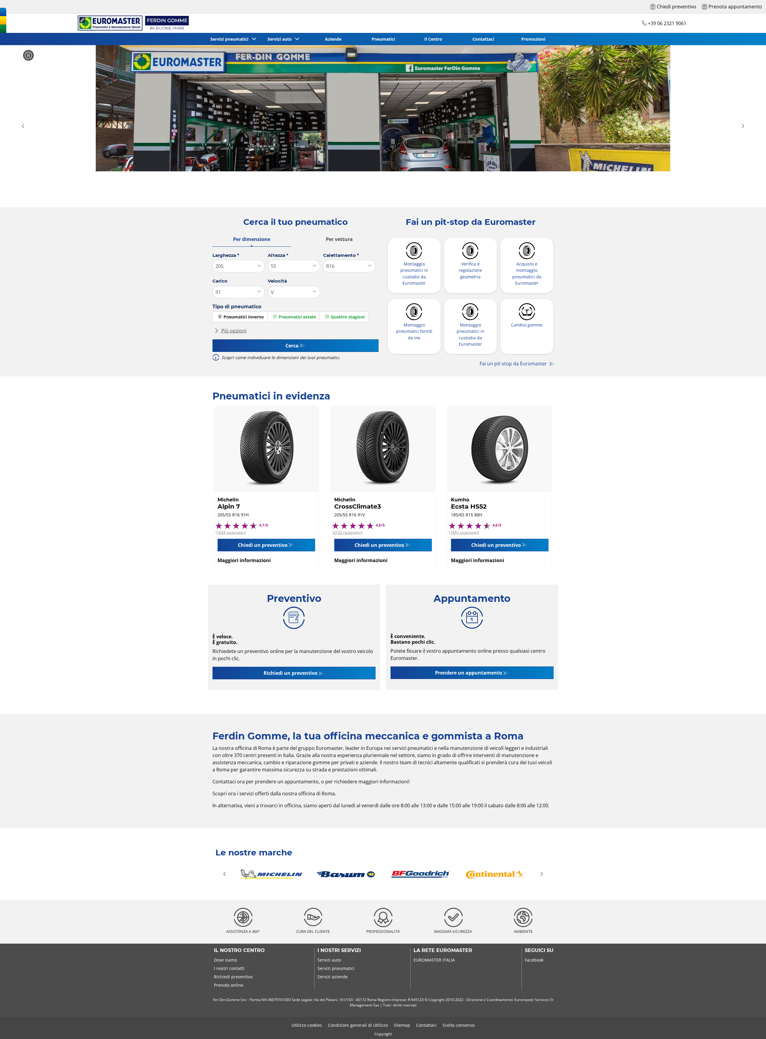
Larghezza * (225, 255)
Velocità (277, 281)
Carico (219, 281)
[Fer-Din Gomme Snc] (132, 23)
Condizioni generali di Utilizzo (358, 1025)
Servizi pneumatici (336, 968)
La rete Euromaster (443, 950)
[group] (383, 108)
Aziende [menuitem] (333, 39)
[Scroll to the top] (750, 1026)
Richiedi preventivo (233, 977)
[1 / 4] (383, 874)
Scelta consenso (459, 1025)
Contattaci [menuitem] (483, 39)
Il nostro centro (239, 950)
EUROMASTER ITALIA (434, 960)
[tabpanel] (295, 308)
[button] (22, 126)
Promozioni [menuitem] (533, 39)
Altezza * (278, 255)
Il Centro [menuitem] (433, 39)
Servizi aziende (332, 977)
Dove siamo (225, 960)
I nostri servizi (339, 950)
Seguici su (539, 950)
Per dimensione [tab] (251, 239)
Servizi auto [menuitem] (281, 39)
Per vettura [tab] (339, 239)
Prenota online (228, 985)
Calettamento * (341, 255)
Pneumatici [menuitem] (383, 39)
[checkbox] (240, 317)
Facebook (534, 960)
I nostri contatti (229, 968)
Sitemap (402, 1025)
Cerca (292, 345)
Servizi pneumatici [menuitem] (230, 39)
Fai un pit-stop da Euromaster (514, 363)
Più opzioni (233, 330)
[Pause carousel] (28, 55)
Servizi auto (329, 960)
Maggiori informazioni (244, 560)
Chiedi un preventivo (263, 545)
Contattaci (426, 1025)
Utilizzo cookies (306, 1025)
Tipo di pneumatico (236, 306)
